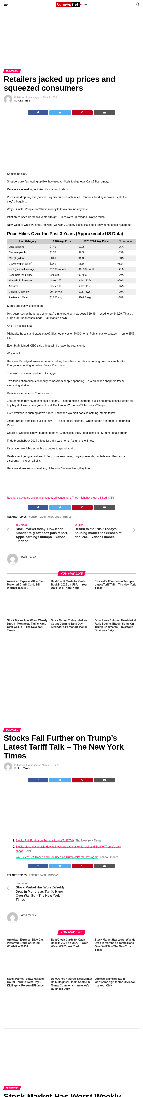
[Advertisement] (71, 43)
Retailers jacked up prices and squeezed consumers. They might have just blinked (57, 497)
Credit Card (38, 517)
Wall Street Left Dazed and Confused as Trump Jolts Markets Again (57, 857)
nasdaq (54, 875)
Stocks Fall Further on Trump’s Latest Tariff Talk (45, 840)
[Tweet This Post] (60, 112)
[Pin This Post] (82, 112)
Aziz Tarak (24, 100)
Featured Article (60, 517)
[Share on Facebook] (38, 112)
